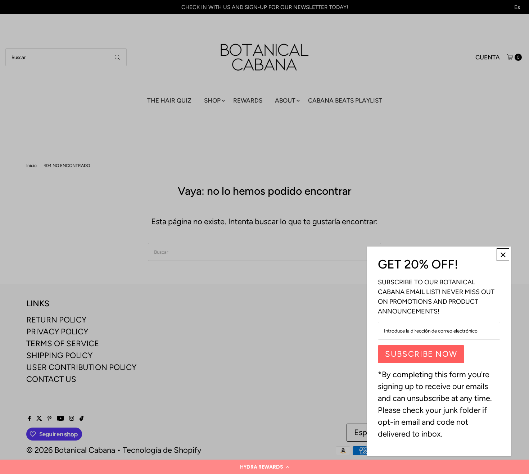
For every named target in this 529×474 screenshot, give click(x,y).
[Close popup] (503, 254)
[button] (264, 467)
